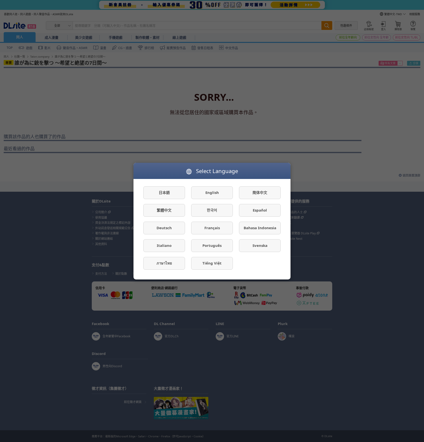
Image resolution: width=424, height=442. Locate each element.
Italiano (164, 245)
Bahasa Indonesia (260, 227)
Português (212, 245)
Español (260, 210)
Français (212, 227)
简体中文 (259, 192)
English (212, 192)
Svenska (259, 245)
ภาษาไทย (164, 263)
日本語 (164, 192)
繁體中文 (164, 210)
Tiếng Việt (212, 263)
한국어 (212, 210)
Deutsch (164, 227)
